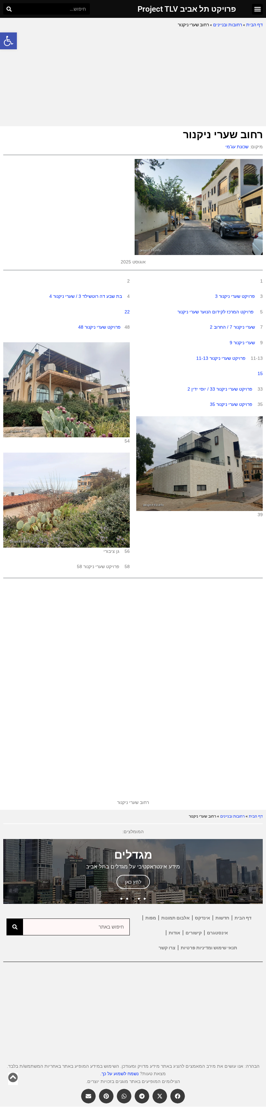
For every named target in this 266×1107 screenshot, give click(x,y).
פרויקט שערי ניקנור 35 (231, 404)
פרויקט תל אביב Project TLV (187, 9)
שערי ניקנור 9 (242, 342)
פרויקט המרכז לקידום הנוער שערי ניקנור (215, 311)
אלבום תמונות (175, 917)
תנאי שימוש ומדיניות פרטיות (209, 947)
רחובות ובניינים (227, 24)
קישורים (194, 932)
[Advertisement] (133, 77)
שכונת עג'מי (236, 146)
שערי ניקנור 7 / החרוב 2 (232, 327)
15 (260, 373)
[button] (8, 40)
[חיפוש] (9, 9)
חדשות (222, 917)
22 (127, 311)
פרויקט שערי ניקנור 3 (235, 296)
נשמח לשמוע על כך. (119, 1073)
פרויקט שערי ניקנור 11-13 (221, 358)
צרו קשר (167, 947)
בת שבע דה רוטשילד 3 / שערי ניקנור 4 (85, 296)
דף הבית (254, 24)
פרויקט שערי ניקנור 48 (99, 327)
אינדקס (202, 917)
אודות (174, 932)
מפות (150, 917)
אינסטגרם (217, 932)
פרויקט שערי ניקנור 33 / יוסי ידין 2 (219, 389)
